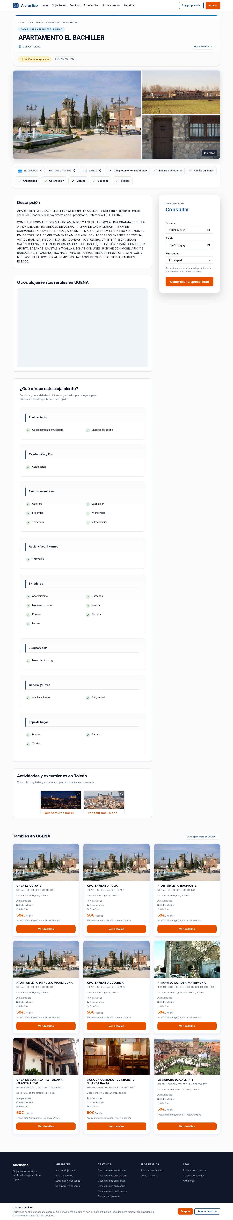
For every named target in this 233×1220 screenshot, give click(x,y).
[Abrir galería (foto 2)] (181, 92)
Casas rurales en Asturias (112, 1170)
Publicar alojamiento (152, 1170)
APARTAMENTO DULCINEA (105, 982)
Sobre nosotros (111, 5)
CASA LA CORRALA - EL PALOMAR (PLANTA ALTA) (40, 1081)
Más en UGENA (201, 46)
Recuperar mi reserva (67, 1185)
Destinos (75, 5)
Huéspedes (172, 253)
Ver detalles (46, 929)
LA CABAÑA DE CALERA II (175, 1079)
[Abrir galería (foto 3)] (181, 137)
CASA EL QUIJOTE (29, 885)
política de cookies (43, 1215)
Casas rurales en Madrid (111, 1185)
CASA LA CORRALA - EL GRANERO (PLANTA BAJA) (111, 1081)
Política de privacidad (195, 1170)
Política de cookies (194, 1175)
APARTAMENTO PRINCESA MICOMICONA (44, 982)
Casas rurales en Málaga (112, 1180)
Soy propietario (191, 5)
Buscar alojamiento (66, 1170)
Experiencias (91, 5)
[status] (35, 59)
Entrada (170, 223)
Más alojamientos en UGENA (200, 836)
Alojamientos (59, 5)
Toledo (30, 22)
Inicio (45, 5)
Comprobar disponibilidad (189, 282)
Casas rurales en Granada (112, 1191)
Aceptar (185, 1211)
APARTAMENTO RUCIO (102, 885)
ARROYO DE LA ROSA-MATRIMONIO (182, 982)
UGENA (39, 22)
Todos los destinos (108, 1196)
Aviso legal (189, 1180)
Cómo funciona (149, 1175)
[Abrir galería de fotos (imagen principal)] (77, 115)
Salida (169, 238)
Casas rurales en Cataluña (112, 1175)
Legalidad (129, 5)
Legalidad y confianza (67, 1180)
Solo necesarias (207, 1211)
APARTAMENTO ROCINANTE (177, 885)
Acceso (212, 5)
